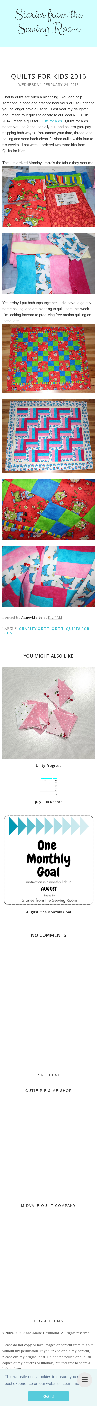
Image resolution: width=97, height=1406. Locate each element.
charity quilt (34, 629)
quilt (58, 629)
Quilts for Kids (50, 121)
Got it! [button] (48, 1396)
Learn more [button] (72, 1383)
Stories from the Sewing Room (48, 21)
